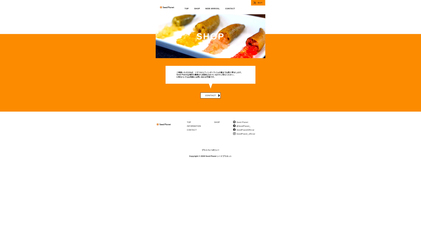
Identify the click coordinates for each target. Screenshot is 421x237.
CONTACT (230, 9)
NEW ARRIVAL (212, 9)
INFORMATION (194, 126)
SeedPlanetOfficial (245, 130)
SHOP (197, 9)
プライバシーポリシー (210, 150)
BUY (260, 3)
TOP (187, 9)
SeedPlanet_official (246, 134)
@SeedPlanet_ (243, 126)
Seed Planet (242, 122)
